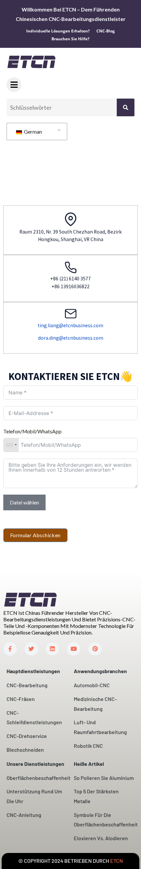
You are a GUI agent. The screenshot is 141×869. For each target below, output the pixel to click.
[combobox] (11, 445)
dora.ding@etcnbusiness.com (70, 338)
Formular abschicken (35, 535)
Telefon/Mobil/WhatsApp (32, 431)
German (32, 131)
